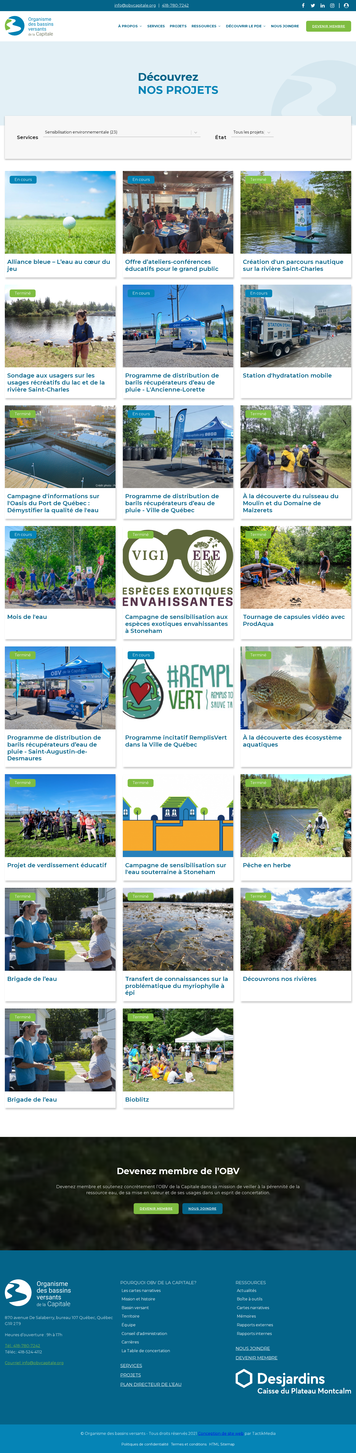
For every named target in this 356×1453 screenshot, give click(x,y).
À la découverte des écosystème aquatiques (292, 741)
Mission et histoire (138, 1299)
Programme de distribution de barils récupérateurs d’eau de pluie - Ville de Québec (172, 503)
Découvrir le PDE (244, 26)
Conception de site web (221, 1433)
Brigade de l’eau (32, 978)
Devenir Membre (328, 26)
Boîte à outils (249, 1299)
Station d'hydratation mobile (287, 375)
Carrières (130, 1342)
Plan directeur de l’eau (151, 1384)
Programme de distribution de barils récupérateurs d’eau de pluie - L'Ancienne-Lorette (172, 382)
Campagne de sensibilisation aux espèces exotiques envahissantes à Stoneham (176, 623)
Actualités (246, 1290)
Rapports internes (254, 1333)
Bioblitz (137, 1099)
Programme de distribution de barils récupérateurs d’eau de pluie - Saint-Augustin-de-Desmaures (54, 748)
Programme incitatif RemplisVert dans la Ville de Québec (176, 741)
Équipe (129, 1325)
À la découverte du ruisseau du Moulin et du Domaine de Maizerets (291, 503)
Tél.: (22, 1345)
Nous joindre (285, 26)
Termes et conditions (189, 1444)
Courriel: (34, 1363)
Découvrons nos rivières (280, 978)
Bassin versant (135, 1307)
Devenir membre (156, 1208)
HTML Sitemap (222, 1444)
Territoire (130, 1316)
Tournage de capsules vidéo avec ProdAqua (294, 620)
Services (156, 26)
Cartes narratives (253, 1307)
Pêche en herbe (267, 865)
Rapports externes (255, 1325)
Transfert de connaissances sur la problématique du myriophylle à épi (176, 985)
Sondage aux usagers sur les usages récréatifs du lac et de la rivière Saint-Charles (56, 382)
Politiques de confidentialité (145, 1444)
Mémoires (246, 1316)
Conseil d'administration (144, 1333)
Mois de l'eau (27, 616)
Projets (178, 26)
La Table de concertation (146, 1351)
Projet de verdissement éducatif (57, 865)
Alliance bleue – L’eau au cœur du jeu (58, 265)
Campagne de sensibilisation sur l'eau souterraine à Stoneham (175, 869)
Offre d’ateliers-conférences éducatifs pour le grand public (171, 265)
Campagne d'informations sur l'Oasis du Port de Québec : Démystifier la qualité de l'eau (53, 503)
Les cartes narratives (141, 1290)
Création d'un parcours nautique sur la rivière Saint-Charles (293, 265)
